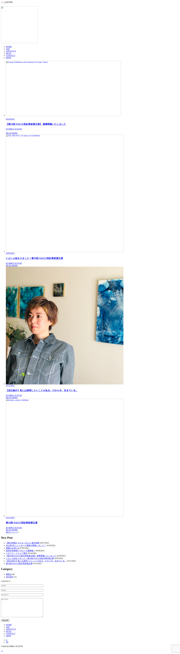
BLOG (8, 53)
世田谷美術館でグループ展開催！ (20, 551)
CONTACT (10, 55)
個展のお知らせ (13, 548)
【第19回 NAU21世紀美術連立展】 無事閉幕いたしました (31, 556)
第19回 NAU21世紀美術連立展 (19, 563)
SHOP (8, 58)
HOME (9, 47)
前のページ (11, 532)
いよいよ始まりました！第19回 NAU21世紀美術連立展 (30, 558)
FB (7, 642)
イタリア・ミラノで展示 (16, 553)
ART (8, 49)
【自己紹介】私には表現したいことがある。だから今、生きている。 (36, 561)
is (6, 640)
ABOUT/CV (11, 51)
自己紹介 (10, 577)
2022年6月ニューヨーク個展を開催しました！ (26, 545)
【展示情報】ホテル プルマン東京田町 (23, 543)
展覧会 (9, 574)
